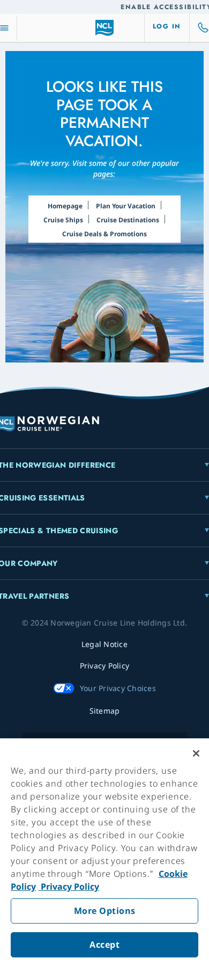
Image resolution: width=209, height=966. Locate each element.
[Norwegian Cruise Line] (104, 28)
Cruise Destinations (127, 219)
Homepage (65, 205)
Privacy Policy (69, 886)
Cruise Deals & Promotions (104, 233)
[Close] (196, 753)
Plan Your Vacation (125, 205)
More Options (105, 911)
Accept (104, 944)
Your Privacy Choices (118, 688)
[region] (104, 852)
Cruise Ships (63, 219)
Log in (167, 26)
